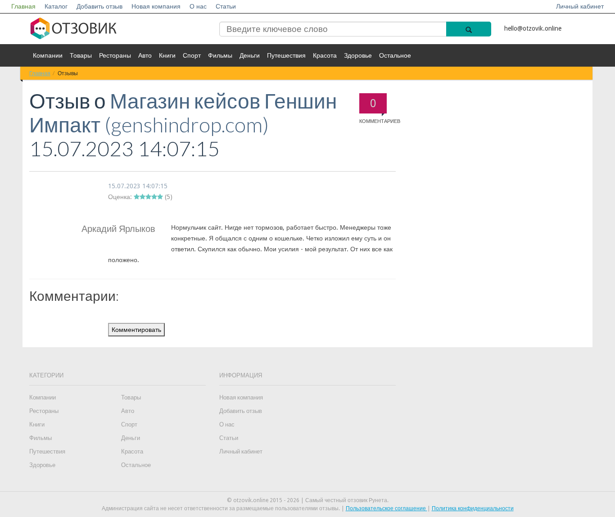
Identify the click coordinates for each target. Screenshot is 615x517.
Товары (81, 55)
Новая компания (156, 6)
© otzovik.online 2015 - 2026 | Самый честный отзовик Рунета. (308, 500)
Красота (325, 55)
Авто (145, 55)
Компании (48, 55)
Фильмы (220, 55)
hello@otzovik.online (532, 28)
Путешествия (286, 55)
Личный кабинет (580, 6)
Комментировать (136, 329)
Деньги (250, 55)
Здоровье (358, 55)
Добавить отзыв (99, 6)
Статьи (226, 6)
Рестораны (115, 55)
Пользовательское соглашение (386, 508)
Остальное (395, 55)
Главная (23, 6)
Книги (167, 55)
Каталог (56, 6)
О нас (198, 6)
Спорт (192, 55)
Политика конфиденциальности (473, 508)
